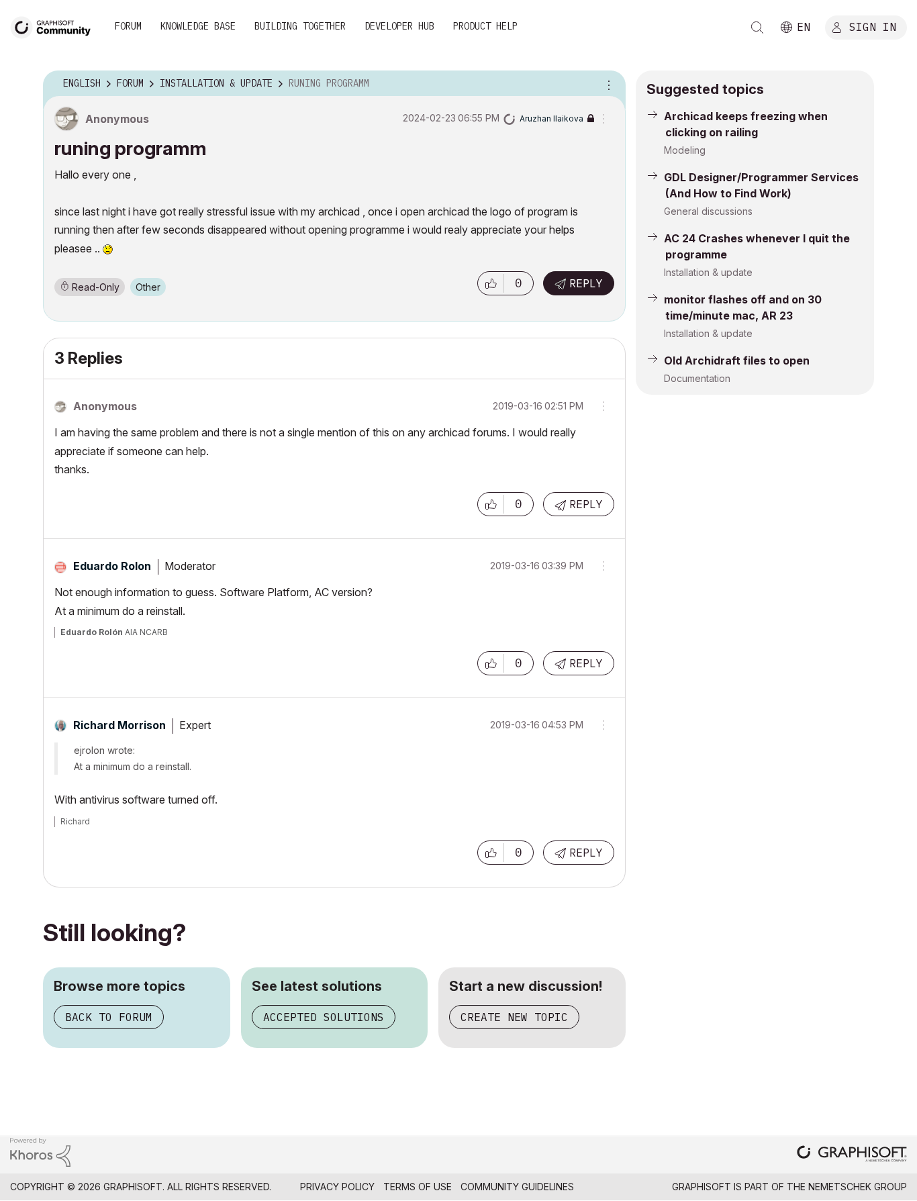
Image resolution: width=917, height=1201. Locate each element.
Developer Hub (399, 26)
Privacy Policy (337, 1186)
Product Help (485, 26)
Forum (128, 26)
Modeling (685, 150)
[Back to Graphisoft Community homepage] (55, 26)
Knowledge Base (198, 26)
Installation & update (708, 272)
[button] (490, 283)
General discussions (708, 211)
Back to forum (108, 1017)
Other (148, 287)
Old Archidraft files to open (737, 360)
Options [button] (607, 83)
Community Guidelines (517, 1186)
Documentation (697, 378)
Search (757, 27)
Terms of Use (417, 1186)
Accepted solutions (323, 1017)
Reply (586, 283)
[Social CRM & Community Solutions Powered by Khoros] (40, 1151)
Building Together (300, 26)
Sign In (872, 26)
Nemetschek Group (857, 1186)
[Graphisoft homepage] (852, 1155)
